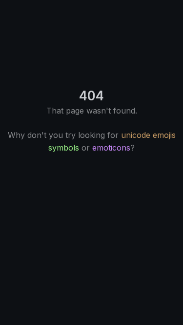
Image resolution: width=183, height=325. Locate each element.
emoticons (111, 148)
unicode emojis (148, 135)
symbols (63, 148)
